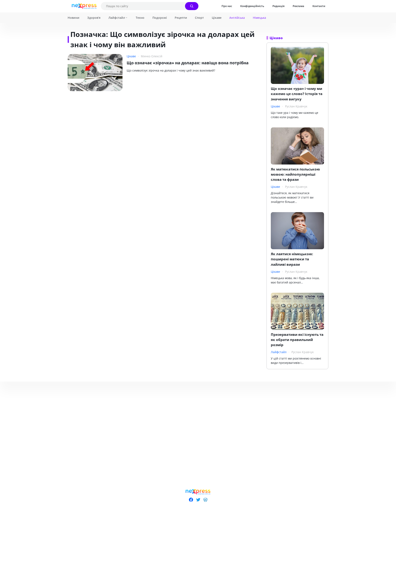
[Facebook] (191, 499)
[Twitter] (198, 499)
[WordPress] (205, 499)
